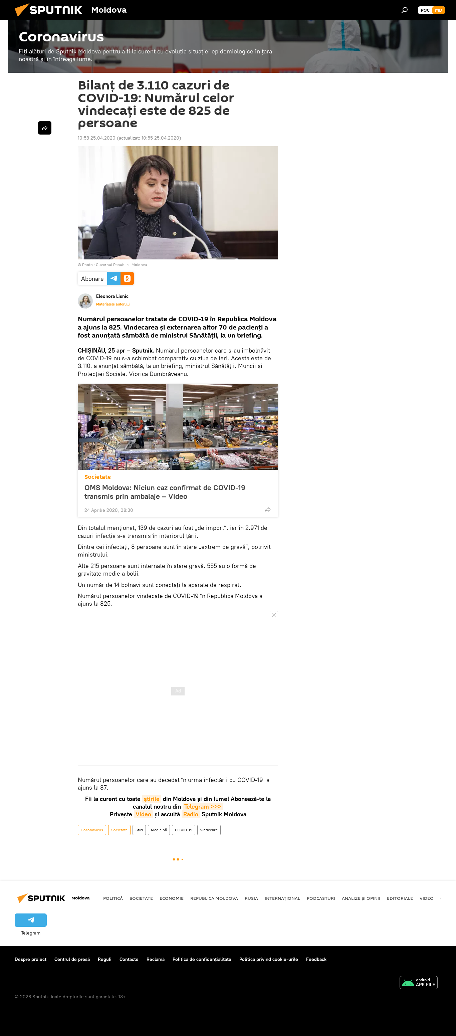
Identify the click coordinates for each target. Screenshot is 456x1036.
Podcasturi (321, 898)
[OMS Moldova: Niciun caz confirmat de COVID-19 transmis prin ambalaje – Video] (178, 427)
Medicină (159, 829)
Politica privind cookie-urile (268, 959)
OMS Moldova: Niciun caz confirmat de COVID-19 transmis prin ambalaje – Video (164, 491)
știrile (152, 799)
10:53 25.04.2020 (97, 138)
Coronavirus (92, 829)
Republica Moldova (214, 898)
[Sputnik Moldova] (51, 18)
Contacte (129, 959)
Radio (190, 814)
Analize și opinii (361, 898)
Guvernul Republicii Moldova (121, 264)
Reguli (104, 959)
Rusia (251, 898)
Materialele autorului (113, 304)
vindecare (209, 829)
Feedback (316, 959)
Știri (139, 829)
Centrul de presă (72, 959)
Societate (97, 477)
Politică (113, 898)
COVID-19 (183, 829)
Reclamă (156, 959)
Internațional (282, 898)
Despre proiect (30, 959)
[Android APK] (418, 983)
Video (143, 814)
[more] (267, 509)
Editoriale (400, 898)
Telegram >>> (203, 806)
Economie (172, 898)
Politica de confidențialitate (202, 959)
